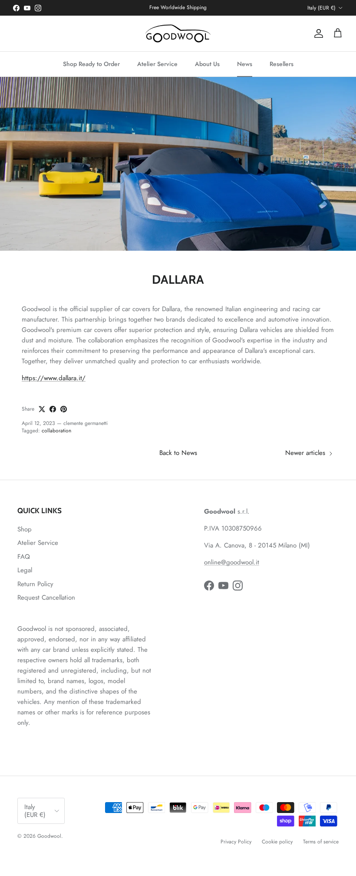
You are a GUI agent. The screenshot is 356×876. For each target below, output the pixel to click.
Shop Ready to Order (91, 64)
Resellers (281, 64)
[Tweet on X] (42, 409)
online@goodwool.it (231, 562)
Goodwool (49, 836)
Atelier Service (157, 64)
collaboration (56, 431)
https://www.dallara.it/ (54, 378)
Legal (24, 570)
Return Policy (35, 584)
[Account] (317, 33)
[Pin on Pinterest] (63, 409)
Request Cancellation (46, 597)
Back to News (178, 453)
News (244, 64)
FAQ (23, 556)
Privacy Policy (236, 842)
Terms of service (321, 842)
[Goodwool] (178, 33)
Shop (24, 529)
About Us (207, 64)
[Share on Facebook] (52, 409)
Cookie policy (277, 842)
